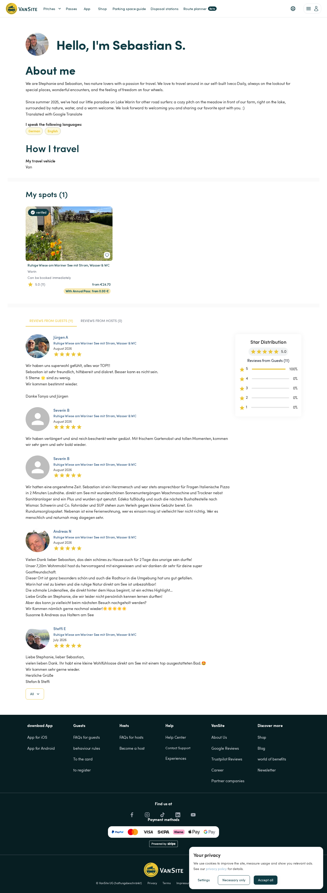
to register (82, 770)
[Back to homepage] (21, 8)
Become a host (132, 748)
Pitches (49, 8)
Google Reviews (225, 748)
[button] (293, 8)
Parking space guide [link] (129, 8)
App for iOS (37, 737)
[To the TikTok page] (162, 813)
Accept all (265, 880)
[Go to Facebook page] (131, 813)
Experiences (175, 758)
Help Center (175, 737)
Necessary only (233, 880)
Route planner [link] (199, 8)
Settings (204, 880)
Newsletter (267, 770)
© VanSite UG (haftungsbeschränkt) (119, 883)
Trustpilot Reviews (226, 759)
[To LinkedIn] (177, 813)
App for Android (41, 748)
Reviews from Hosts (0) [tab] (101, 320)
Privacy (152, 883)
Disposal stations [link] (165, 8)
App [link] (87, 8)
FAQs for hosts (131, 737)
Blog (261, 748)
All (32, 694)
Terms (167, 883)
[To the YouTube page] (192, 813)
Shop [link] (102, 8)
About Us (219, 737)
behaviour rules (86, 748)
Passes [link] (71, 8)
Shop (262, 737)
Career (217, 770)
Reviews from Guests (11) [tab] (51, 320)
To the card (83, 759)
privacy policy (216, 868)
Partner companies (227, 780)
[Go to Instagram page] (146, 813)
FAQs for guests (86, 737)
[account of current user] (312, 9)
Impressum (183, 883)
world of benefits (272, 759)
